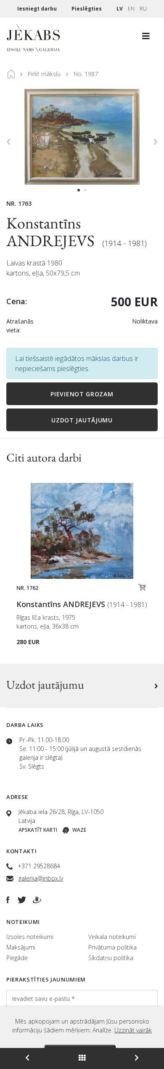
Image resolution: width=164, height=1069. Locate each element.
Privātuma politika (112, 947)
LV (119, 8)
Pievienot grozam (81, 394)
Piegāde (17, 958)
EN (131, 8)
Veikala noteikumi (112, 937)
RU (143, 8)
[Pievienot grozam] (142, 589)
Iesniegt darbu (37, 8)
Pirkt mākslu (44, 74)
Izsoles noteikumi (29, 937)
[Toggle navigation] (146, 38)
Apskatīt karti (38, 829)
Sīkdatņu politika (110, 958)
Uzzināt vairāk (133, 1030)
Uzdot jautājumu (82, 420)
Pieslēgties (87, 8)
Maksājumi (20, 947)
